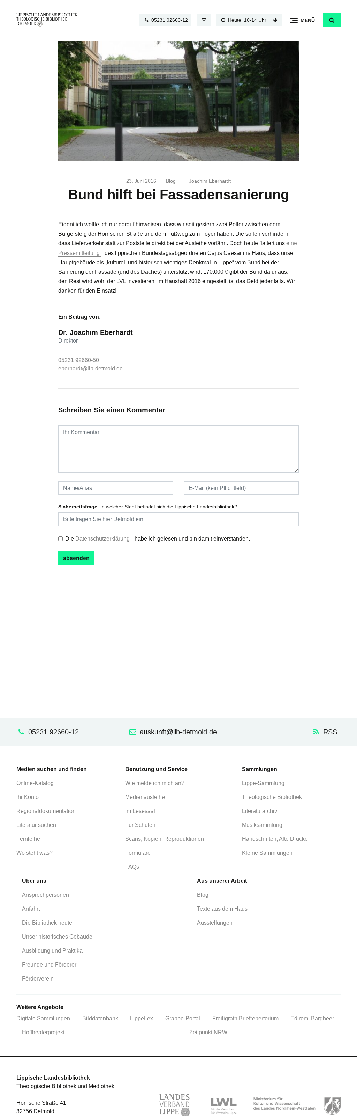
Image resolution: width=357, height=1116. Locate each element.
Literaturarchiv (259, 811)
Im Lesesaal (140, 811)
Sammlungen (259, 769)
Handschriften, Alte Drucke (275, 839)
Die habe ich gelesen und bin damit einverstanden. (157, 539)
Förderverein (38, 979)
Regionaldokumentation (46, 811)
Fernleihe (28, 839)
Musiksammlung (262, 825)
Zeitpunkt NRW (208, 1032)
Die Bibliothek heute (47, 923)
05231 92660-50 (78, 360)
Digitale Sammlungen (43, 1018)
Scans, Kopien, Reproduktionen (164, 839)
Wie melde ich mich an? (154, 783)
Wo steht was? (34, 853)
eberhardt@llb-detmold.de (90, 369)
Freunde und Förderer (49, 965)
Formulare (138, 853)
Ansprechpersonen (45, 895)
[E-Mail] (204, 20)
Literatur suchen (36, 825)
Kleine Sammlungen (267, 853)
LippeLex (141, 1018)
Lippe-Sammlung (263, 783)
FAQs (132, 867)
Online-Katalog (35, 783)
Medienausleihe (145, 797)
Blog (171, 181)
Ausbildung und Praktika (52, 951)
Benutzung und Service (156, 769)
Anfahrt (31, 909)
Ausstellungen (215, 923)
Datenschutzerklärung (102, 539)
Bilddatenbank (100, 1018)
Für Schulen (140, 825)
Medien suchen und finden (51, 769)
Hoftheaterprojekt (43, 1032)
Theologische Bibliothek (272, 797)
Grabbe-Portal (182, 1018)
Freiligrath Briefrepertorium (245, 1018)
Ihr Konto (27, 797)
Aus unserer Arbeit (222, 881)
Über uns (34, 881)
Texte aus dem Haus (222, 909)
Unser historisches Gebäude (57, 937)
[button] (332, 20)
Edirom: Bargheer (312, 1018)
